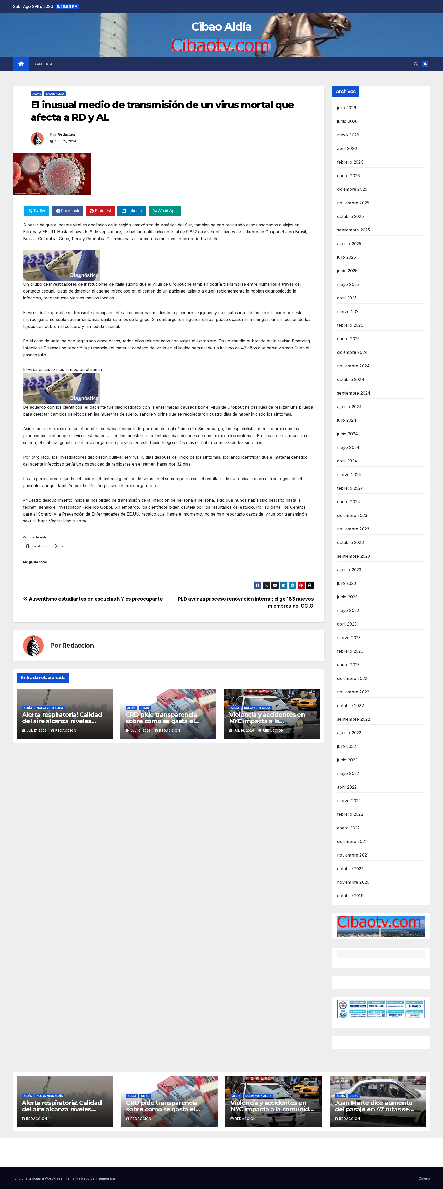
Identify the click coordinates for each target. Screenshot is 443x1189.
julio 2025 (346, 257)
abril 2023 (347, 624)
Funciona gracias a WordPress (38, 1178)
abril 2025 (347, 297)
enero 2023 (348, 664)
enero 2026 (348, 175)
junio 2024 (347, 433)
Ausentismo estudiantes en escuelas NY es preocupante (95, 599)
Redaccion (67, 134)
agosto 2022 (349, 732)
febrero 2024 (350, 488)
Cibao (144, 707)
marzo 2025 (349, 311)
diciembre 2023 (352, 515)
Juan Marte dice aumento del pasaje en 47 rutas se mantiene (373, 1109)
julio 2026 (346, 107)
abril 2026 (347, 148)
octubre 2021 (350, 868)
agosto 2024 (349, 406)
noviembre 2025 (353, 202)
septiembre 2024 (354, 393)
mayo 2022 (348, 773)
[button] (416, 64)
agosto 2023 (349, 569)
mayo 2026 (348, 134)
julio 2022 (346, 746)
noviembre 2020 (353, 882)
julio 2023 (346, 583)
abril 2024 (347, 460)
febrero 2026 (350, 162)
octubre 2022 (350, 705)
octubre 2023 (350, 542)
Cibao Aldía (221, 26)
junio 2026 (347, 121)
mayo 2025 (348, 284)
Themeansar (106, 1178)
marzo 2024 (349, 474)
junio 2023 (347, 596)
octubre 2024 (350, 379)
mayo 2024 (348, 447)
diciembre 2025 (352, 189)
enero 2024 (348, 501)
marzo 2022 (349, 800)
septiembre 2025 (353, 230)
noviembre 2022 (353, 691)
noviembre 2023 (353, 528)
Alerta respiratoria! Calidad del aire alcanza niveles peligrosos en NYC (62, 721)
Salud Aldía (55, 93)
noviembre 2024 (353, 365)
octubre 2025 (350, 216)
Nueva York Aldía (50, 707)
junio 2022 (347, 759)
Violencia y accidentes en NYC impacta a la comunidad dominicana (267, 721)
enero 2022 (348, 827)
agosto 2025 (349, 243)
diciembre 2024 (352, 352)
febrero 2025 (350, 325)
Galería (44, 64)
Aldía (36, 93)
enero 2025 (348, 338)
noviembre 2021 (353, 855)
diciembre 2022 (352, 678)
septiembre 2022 (353, 719)
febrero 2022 (350, 814)
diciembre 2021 (352, 841)
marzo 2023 (349, 637)
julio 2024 (347, 420)
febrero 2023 (350, 651)
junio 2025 (347, 270)
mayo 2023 (348, 610)
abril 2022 (347, 787)
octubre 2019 (350, 895)
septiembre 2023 (353, 556)
